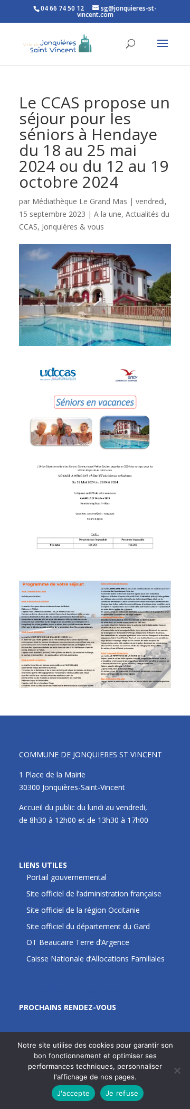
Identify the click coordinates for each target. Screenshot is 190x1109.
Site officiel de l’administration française (94, 893)
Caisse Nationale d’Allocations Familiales (95, 959)
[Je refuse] (177, 1070)
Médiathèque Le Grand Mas (79, 201)
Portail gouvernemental (66, 877)
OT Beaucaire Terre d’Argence (77, 942)
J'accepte (73, 1093)
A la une (107, 214)
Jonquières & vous (73, 227)
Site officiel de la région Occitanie (83, 910)
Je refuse (122, 1093)
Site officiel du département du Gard (88, 926)
